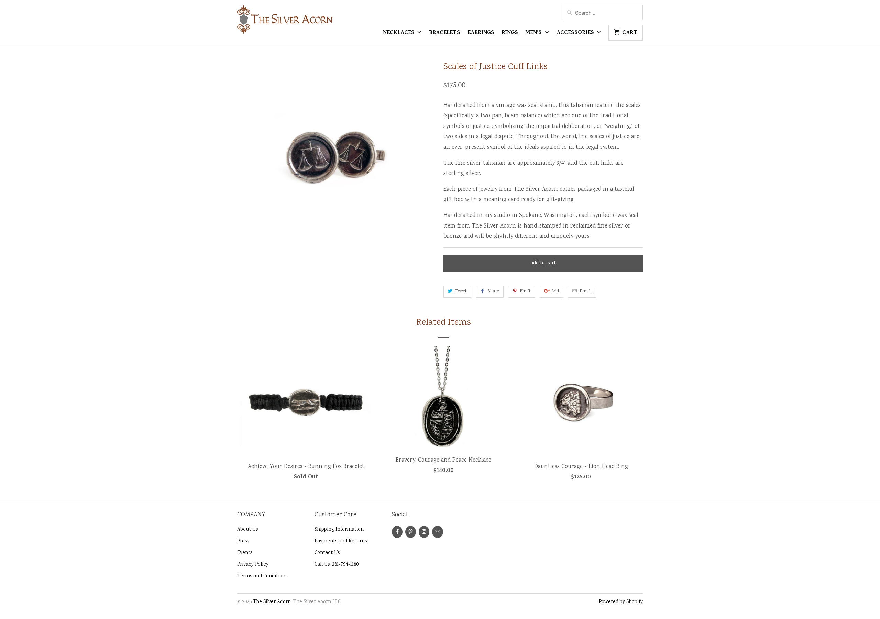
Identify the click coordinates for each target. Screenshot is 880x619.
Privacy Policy (252, 564)
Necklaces (399, 33)
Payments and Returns (341, 541)
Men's (534, 33)
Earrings (481, 33)
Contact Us (327, 553)
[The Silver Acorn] (285, 22)
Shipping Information (339, 529)
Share (493, 291)
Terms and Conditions (262, 576)
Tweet (461, 291)
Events (244, 553)
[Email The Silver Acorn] (437, 532)
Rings (510, 33)
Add (555, 291)
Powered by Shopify (621, 602)
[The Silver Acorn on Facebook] (397, 532)
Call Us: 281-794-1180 (337, 564)
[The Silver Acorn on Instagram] (424, 532)
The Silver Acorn (272, 602)
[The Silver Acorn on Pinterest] (410, 532)
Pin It (525, 291)
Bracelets (444, 33)
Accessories (576, 33)
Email (586, 291)
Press (243, 541)
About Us (247, 529)
